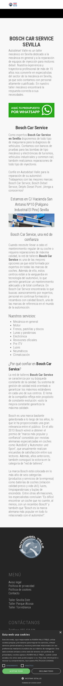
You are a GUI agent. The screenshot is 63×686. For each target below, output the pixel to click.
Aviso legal (15, 582)
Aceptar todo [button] (16, 671)
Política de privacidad (21, 586)
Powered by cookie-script (31, 683)
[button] (31, 678)
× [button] (60, 632)
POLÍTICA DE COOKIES (44, 661)
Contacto (14, 593)
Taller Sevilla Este (19, 600)
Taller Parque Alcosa (21, 603)
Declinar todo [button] (46, 671)
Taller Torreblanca (20, 607)
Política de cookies (20, 589)
